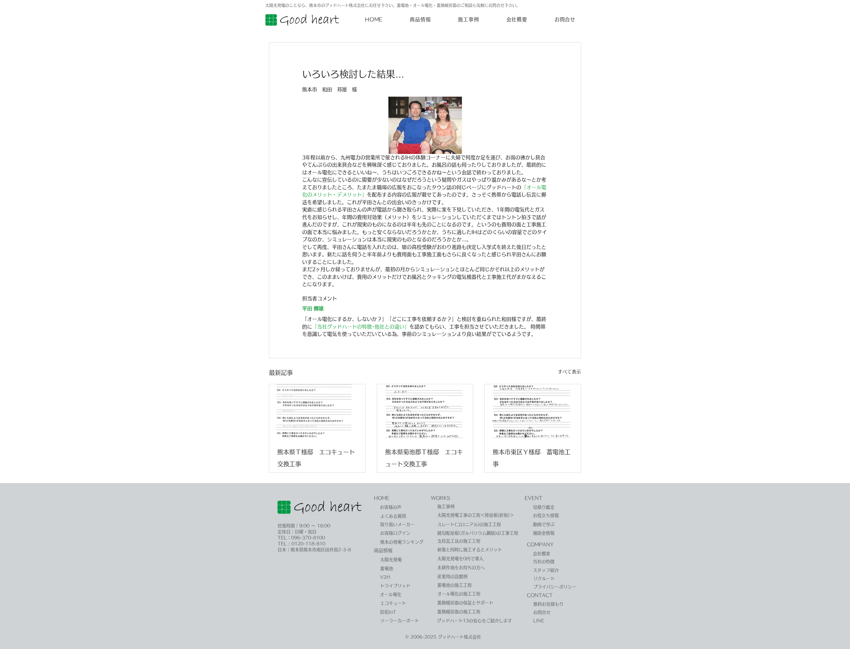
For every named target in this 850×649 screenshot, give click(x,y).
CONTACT (539, 595)
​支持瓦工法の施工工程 (458, 541)
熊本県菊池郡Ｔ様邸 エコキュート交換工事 (424, 458)
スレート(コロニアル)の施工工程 (469, 524)
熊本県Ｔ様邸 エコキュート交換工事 (316, 458)
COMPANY (540, 544)
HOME (381, 498)
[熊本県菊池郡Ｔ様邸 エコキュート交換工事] (425, 411)
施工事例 (446, 506)
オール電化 (390, 594)
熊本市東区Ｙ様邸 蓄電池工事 (531, 458)
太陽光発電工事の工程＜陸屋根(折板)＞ (475, 515)
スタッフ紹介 (546, 570)
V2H (385, 577)
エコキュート (393, 603)
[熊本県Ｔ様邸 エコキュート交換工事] (317, 411)
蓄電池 (386, 568)
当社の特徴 (543, 561)
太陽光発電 (391, 559)
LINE (538, 620)
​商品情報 (383, 550)
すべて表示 (569, 371)
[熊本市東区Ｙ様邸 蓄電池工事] (533, 411)
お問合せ (542, 612)
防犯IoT (388, 612)
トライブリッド (395, 586)
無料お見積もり (548, 604)
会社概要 (541, 553)
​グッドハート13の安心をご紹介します (474, 620)
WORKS (440, 498)
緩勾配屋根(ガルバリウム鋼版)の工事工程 (477, 533)
